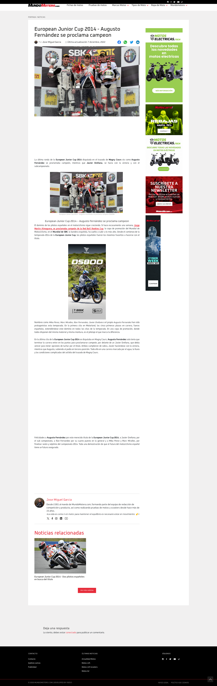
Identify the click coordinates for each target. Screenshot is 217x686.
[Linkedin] (138, 42)
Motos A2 (85, 671)
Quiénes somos (34, 663)
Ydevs (69, 682)
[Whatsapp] (125, 42)
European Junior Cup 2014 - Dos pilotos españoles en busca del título (59, 541)
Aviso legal (163, 683)
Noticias (41, 17)
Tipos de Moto (139, 5)
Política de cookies (180, 683)
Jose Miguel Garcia (59, 499)
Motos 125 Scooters (90, 667)
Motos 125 (86, 663)
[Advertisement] (87, 139)
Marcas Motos (119, 5)
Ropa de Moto (158, 5)
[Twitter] (131, 42)
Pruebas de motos (98, 5)
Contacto (31, 659)
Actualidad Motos (89, 659)
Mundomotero (178, 5)
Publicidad (32, 667)
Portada (32, 17)
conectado (71, 633)
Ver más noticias (87, 590)
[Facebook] (119, 42)
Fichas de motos (75, 5)
